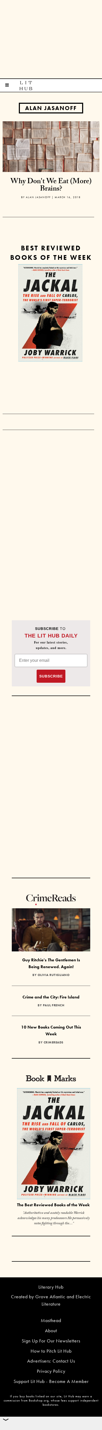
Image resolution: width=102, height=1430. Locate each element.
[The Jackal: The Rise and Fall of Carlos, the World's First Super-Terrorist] (50, 312)
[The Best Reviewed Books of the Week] (53, 1144)
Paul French (54, 1005)
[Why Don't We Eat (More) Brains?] (51, 146)
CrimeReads (54, 1042)
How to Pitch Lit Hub (51, 1351)
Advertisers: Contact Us (51, 1361)
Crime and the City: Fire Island (51, 997)
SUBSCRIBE (51, 676)
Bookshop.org (39, 1400)
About (51, 1331)
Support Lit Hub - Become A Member (51, 1381)
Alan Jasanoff (51, 108)
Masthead (51, 1320)
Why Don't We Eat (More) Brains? (51, 186)
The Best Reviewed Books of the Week (53, 1205)
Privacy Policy (51, 1371)
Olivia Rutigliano (54, 975)
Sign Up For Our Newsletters (51, 1341)
